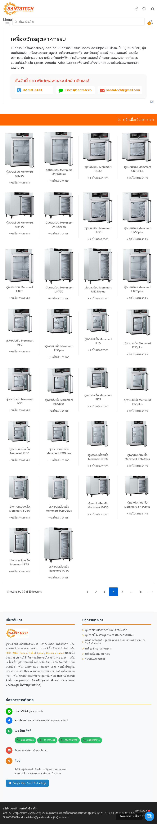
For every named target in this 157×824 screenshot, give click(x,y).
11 (141, 592)
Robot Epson (36, 653)
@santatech (36, 711)
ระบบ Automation (95, 658)
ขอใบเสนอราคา (20, 182)
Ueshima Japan (55, 653)
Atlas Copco (20, 653)
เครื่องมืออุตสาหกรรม (97, 653)
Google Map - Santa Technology (29, 783)
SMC (8, 653)
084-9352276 (71, 740)
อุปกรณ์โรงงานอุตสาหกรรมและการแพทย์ (109, 635)
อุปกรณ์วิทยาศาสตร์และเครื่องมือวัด (106, 630)
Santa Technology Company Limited (47, 720)
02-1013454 (49, 740)
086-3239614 (93, 740)
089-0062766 (27, 740)
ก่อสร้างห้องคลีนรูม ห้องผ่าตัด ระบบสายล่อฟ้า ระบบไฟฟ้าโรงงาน (115, 642)
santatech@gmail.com (34, 750)
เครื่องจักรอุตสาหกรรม (98, 648)
